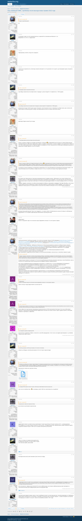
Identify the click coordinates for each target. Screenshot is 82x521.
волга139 (9, 12)
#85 (73, 176)
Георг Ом (13, 141)
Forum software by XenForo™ (18, 518)
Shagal (12, 40)
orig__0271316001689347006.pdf (25, 377)
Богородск (15, 147)
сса (12, 332)
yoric (13, 56)
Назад (9, 14)
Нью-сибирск (15, 61)
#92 (73, 343)
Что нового (15, 4)
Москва (16, 27)
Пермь (16, 393)
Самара (16, 433)
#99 (73, 477)
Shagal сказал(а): (22, 104)
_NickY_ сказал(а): (22, 87)
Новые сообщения (11, 5)
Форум (9, 4)
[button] (18, 4)
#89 (73, 276)
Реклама (19, 519)
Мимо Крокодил (12, 499)
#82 (73, 119)
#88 (73, 238)
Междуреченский (14, 288)
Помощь (71, 516)
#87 (73, 217)
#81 (73, 101)
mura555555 (12, 483)
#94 (73, 382)
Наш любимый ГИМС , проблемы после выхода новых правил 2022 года (31, 10)
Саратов (15, 45)
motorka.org (14, 519)
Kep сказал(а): (21, 480)
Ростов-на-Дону (14, 504)
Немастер (12, 388)
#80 (73, 85)
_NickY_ (12, 22)
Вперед (22, 14)
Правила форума (66, 516)
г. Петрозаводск (14, 229)
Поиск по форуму (18, 5)
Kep (12, 428)
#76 (73, 16)
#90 (73, 301)
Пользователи (23, 4)
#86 (73, 199)
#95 (73, 399)
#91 (73, 326)
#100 (73, 493)
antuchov (13, 282)
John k (12, 223)
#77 (73, 34)
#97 (73, 438)
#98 (73, 454)
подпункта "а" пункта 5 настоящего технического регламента (31, 246)
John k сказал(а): (22, 279)
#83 (73, 135)
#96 (73, 422)
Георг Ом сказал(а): (22, 19)
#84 (73, 158)
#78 (73, 50)
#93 (73, 359)
